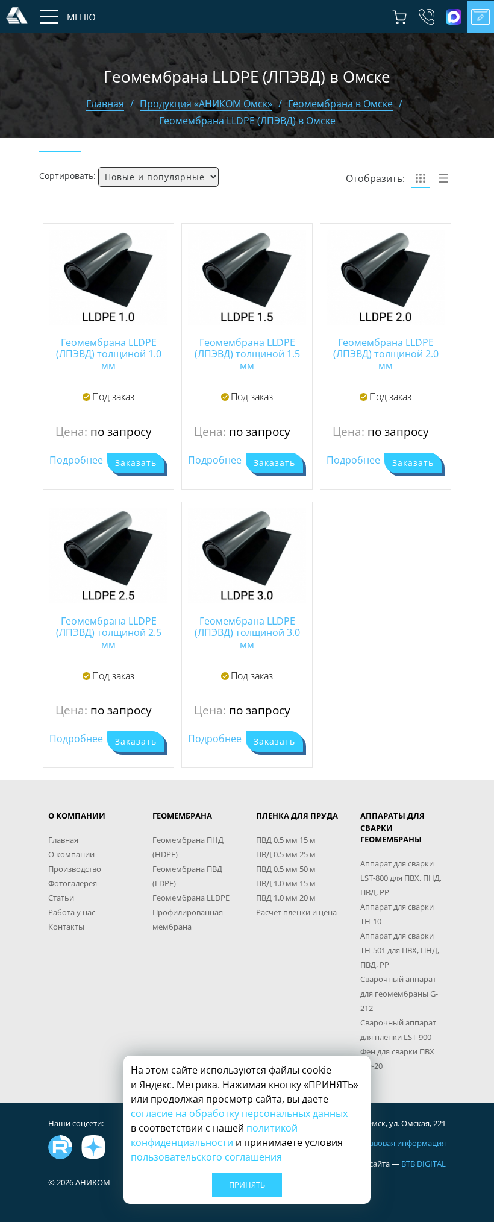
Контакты (66, 926)
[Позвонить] (426, 17)
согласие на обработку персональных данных (239, 1113)
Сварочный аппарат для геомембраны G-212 (399, 993)
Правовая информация (402, 1143)
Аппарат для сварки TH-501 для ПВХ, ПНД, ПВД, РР (399, 950)
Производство (74, 868)
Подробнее (76, 460)
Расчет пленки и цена (296, 912)
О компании (71, 854)
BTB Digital (423, 1163)
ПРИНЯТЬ (247, 1184)
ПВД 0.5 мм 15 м (286, 839)
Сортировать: (67, 175)
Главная (105, 103)
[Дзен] (93, 1147)
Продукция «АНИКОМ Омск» (206, 103)
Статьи (61, 897)
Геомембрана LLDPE (191, 897)
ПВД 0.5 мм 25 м (286, 854)
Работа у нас (71, 912)
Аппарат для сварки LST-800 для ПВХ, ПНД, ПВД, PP (401, 878)
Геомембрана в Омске (340, 103)
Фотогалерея (72, 883)
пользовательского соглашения (206, 1157)
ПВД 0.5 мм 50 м (286, 868)
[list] (443, 178)
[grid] (420, 178)
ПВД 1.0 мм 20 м (286, 897)
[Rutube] (60, 1147)
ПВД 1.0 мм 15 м (286, 883)
